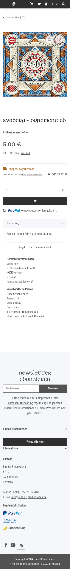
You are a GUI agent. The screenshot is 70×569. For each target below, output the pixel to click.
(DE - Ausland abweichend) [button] (32, 174)
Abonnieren (53, 388)
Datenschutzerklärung (20, 403)
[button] (63, 4)
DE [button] (53, 4)
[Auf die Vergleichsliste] (49, 39)
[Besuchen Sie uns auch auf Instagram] (21, 546)
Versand (25, 153)
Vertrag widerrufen (35, 442)
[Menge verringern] (7, 190)
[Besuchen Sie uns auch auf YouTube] (13, 545)
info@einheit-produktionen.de (28, 497)
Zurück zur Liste (12, 18)
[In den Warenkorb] (6, 30)
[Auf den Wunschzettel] (59, 39)
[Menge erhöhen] (63, 190)
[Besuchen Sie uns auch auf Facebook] (6, 545)
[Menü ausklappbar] (5, 2)
